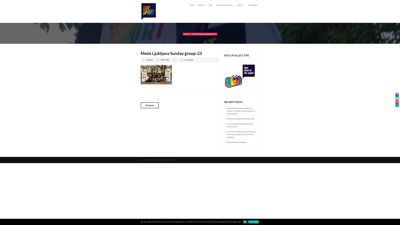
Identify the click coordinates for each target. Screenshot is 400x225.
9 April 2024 (164, 60)
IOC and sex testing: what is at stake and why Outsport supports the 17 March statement (241, 134)
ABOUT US (201, 5)
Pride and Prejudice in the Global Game (241, 119)
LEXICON (239, 5)
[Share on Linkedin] (397, 105)
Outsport (149, 60)
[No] (397, 222)
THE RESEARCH (253, 5)
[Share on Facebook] (397, 95)
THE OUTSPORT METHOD (223, 5)
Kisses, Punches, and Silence (237, 142)
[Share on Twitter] (397, 98)
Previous (150, 105)
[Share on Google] (397, 101)
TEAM (210, 5)
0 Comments (188, 60)
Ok (245, 222)
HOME (192, 5)
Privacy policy (253, 222)
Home (186, 34)
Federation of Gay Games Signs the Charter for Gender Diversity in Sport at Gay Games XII (241, 111)
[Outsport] (148, 11)
